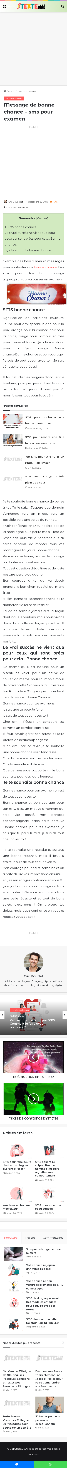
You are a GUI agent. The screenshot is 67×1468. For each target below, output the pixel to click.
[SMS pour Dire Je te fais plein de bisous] (13, 480)
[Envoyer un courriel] (22, 201)
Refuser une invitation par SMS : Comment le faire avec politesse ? (33, 1024)
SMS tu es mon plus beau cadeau (48, 1207)
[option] (33, 1015)
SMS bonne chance (20, 227)
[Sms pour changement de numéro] (13, 1254)
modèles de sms (26, 91)
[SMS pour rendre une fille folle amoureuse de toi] (13, 440)
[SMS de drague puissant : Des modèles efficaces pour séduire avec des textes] (13, 1303)
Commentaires (53, 1237)
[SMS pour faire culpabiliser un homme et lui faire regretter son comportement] (49, 1150)
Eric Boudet (14, 201)
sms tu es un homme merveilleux (16, 1207)
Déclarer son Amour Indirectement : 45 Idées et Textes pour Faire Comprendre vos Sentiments (49, 1379)
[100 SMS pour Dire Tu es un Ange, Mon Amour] (13, 460)
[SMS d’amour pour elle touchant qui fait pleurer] (13, 1324)
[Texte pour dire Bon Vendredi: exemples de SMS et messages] (13, 1286)
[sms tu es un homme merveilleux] (17, 1193)
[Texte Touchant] (31, 6)
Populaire (11, 1237)
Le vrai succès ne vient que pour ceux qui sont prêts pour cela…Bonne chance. (32, 238)
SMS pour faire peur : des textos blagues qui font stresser (17, 1165)
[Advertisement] (33, 47)
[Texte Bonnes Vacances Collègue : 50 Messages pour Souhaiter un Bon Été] (17, 1405)
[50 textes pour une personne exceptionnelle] (49, 1405)
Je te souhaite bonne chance (28, 250)
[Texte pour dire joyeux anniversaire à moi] (13, 1270)
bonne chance (45, 267)
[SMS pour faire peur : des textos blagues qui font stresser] (17, 1150)
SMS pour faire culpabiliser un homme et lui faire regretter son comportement (47, 1168)
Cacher (42, 218)
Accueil (10, 91)
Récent (30, 1237)
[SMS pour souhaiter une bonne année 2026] (13, 421)
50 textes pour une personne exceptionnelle (47, 1420)
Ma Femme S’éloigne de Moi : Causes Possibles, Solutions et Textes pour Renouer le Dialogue (17, 1379)
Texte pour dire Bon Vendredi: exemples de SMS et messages (44, 1284)
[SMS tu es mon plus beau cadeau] (49, 1193)
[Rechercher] (62, 8)
